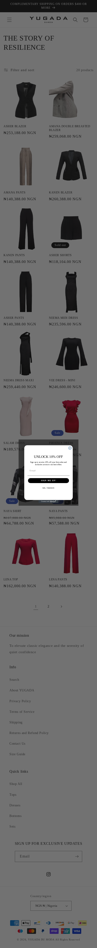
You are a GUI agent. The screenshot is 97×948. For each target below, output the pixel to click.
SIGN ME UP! (48, 480)
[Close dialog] (70, 447)
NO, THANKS (48, 488)
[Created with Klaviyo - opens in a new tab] (49, 501)
